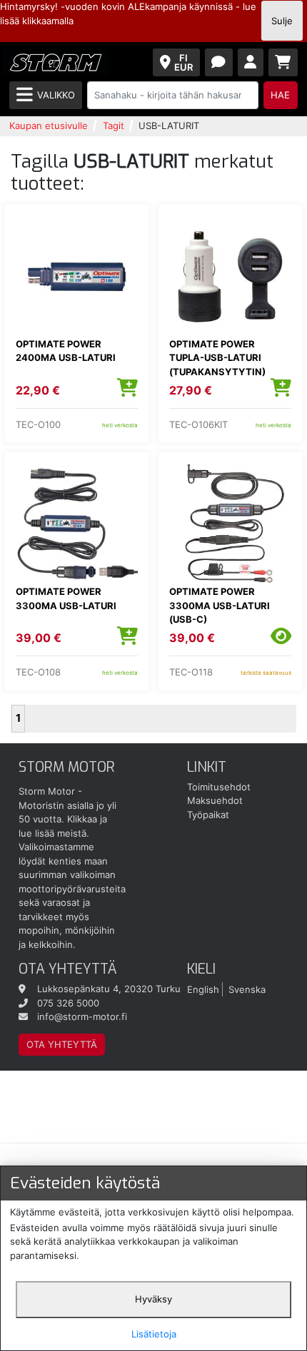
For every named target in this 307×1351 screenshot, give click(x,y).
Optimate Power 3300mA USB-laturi (66, 598)
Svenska (247, 988)
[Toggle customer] (251, 62)
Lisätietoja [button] (153, 1334)
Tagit (113, 125)
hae (280, 95)
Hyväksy (153, 1299)
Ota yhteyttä (61, 1044)
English (203, 988)
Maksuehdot (215, 800)
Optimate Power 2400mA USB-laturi (66, 351)
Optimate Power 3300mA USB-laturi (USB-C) (219, 605)
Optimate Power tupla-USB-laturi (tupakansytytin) (217, 357)
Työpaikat (208, 814)
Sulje (282, 20)
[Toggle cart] (283, 62)
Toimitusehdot (219, 786)
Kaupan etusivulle (48, 125)
